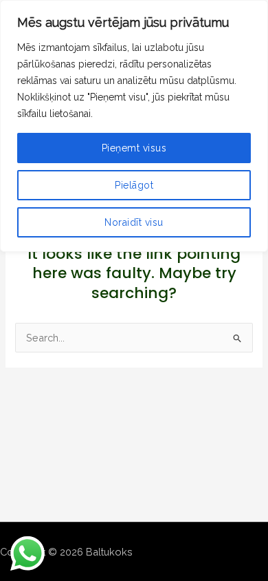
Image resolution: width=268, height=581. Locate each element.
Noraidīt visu (134, 222)
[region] (134, 126)
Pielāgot (134, 185)
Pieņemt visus (134, 148)
